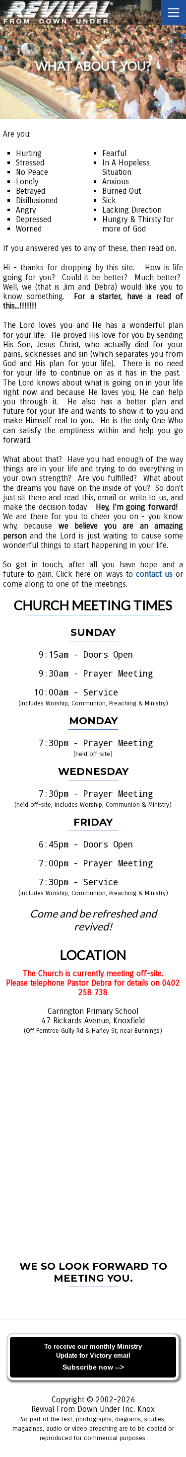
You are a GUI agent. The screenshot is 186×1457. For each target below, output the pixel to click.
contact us (154, 574)
